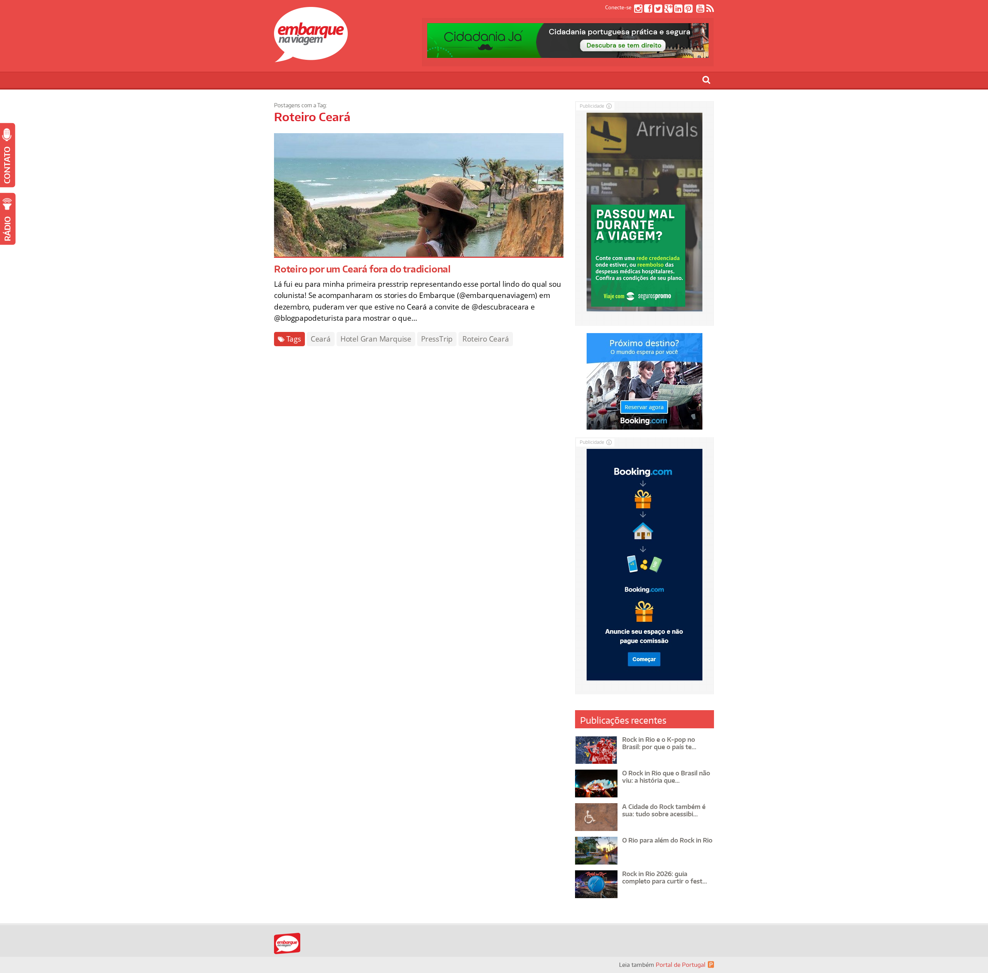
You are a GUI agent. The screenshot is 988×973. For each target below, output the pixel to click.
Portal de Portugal (680, 964)
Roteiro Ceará (485, 339)
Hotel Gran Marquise (375, 339)
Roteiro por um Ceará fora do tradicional (362, 269)
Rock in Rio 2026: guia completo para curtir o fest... (664, 877)
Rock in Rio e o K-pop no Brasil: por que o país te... (659, 743)
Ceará (321, 339)
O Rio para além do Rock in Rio (667, 840)
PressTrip (437, 339)
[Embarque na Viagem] (311, 58)
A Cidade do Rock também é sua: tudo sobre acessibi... (663, 810)
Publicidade (592, 106)
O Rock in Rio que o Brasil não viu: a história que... (666, 776)
